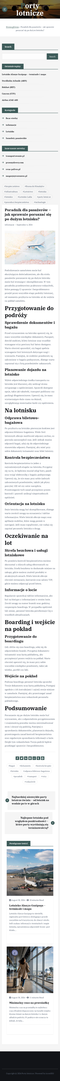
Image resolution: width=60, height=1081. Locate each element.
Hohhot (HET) (8, 87)
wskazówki (30, 781)
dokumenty (26, 765)
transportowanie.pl (15, 156)
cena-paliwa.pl (13, 169)
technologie (40, 202)
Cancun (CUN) (8, 93)
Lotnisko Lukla (25, 197)
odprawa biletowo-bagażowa (37, 771)
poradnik (18, 776)
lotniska (42, 191)
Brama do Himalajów (35, 186)
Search (8, 46)
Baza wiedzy (12, 118)
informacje (11, 125)
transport (32, 776)
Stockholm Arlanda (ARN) (14, 80)
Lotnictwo (28, 191)
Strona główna (12, 27)
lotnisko (9, 197)
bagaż (12, 765)
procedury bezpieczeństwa (17, 202)
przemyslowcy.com (15, 162)
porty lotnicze (44, 197)
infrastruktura (12, 191)
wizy (45, 776)
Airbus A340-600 (10, 100)
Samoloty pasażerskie (16, 138)
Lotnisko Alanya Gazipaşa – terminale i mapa (24, 74)
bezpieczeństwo (13, 186)
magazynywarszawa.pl (16, 176)
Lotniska (10, 131)
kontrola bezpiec (44, 765)
